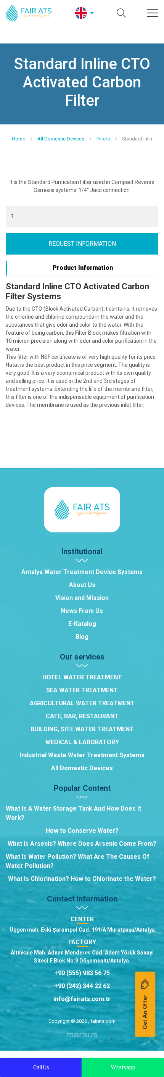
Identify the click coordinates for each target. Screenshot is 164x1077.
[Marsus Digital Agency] (82, 1038)
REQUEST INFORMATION (82, 243)
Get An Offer (144, 1011)
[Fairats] (28, 13)
